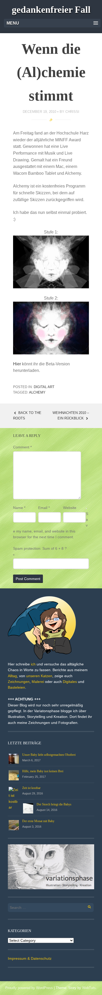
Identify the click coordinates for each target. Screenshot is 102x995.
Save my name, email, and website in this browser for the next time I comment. (50, 525)
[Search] (86, 906)
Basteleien (16, 687)
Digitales (70, 682)
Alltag (12, 676)
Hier (17, 364)
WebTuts (89, 988)
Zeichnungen (19, 682)
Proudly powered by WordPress (29, 988)
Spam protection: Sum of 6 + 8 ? (40, 548)
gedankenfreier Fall (51, 9)
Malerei (38, 682)
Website (69, 508)
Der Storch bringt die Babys (54, 804)
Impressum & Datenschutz (30, 958)
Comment (22, 447)
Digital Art (44, 387)
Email (44, 508)
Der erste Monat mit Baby (38, 821)
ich (33, 664)
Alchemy (37, 392)
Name (19, 508)
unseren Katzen (39, 676)
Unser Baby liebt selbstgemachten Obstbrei (49, 755)
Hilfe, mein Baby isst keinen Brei (42, 771)
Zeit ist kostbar (31, 788)
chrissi (72, 112)
